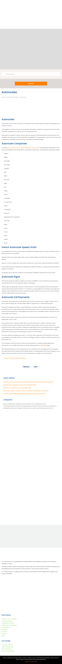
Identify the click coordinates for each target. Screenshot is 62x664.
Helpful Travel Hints (23, 408)
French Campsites (49, 406)
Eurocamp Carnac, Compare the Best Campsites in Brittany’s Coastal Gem (26, 391)
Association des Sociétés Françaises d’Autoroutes (24, 148)
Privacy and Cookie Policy (9, 625)
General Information (12, 97)
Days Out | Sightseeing (23, 406)
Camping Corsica (7, 645)
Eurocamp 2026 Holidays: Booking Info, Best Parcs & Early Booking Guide (24, 394)
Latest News (35, 408)
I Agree (27, 661)
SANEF (44, 345)
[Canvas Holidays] (45, 424)
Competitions (6, 627)
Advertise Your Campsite (9, 619)
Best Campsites (8, 404)
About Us (4, 629)
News (3, 636)
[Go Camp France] (31, 11)
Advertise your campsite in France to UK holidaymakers (19, 385)
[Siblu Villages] (45, 452)
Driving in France (9, 358)
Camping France (39, 404)
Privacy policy (33, 661)
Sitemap (4, 631)
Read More (15, 494)
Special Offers (46, 408)
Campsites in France (8, 623)
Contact (4, 633)
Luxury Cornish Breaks (8, 651)
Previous (26, 367)
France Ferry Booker (7, 647)
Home (3, 97)
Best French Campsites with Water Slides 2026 (17, 388)
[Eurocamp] (17, 424)
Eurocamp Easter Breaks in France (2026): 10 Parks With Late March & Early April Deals (28, 382)
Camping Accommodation (23, 404)
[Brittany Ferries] (17, 452)
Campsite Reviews (8, 406)
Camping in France (7, 621)
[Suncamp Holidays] (17, 438)
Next (35, 367)
